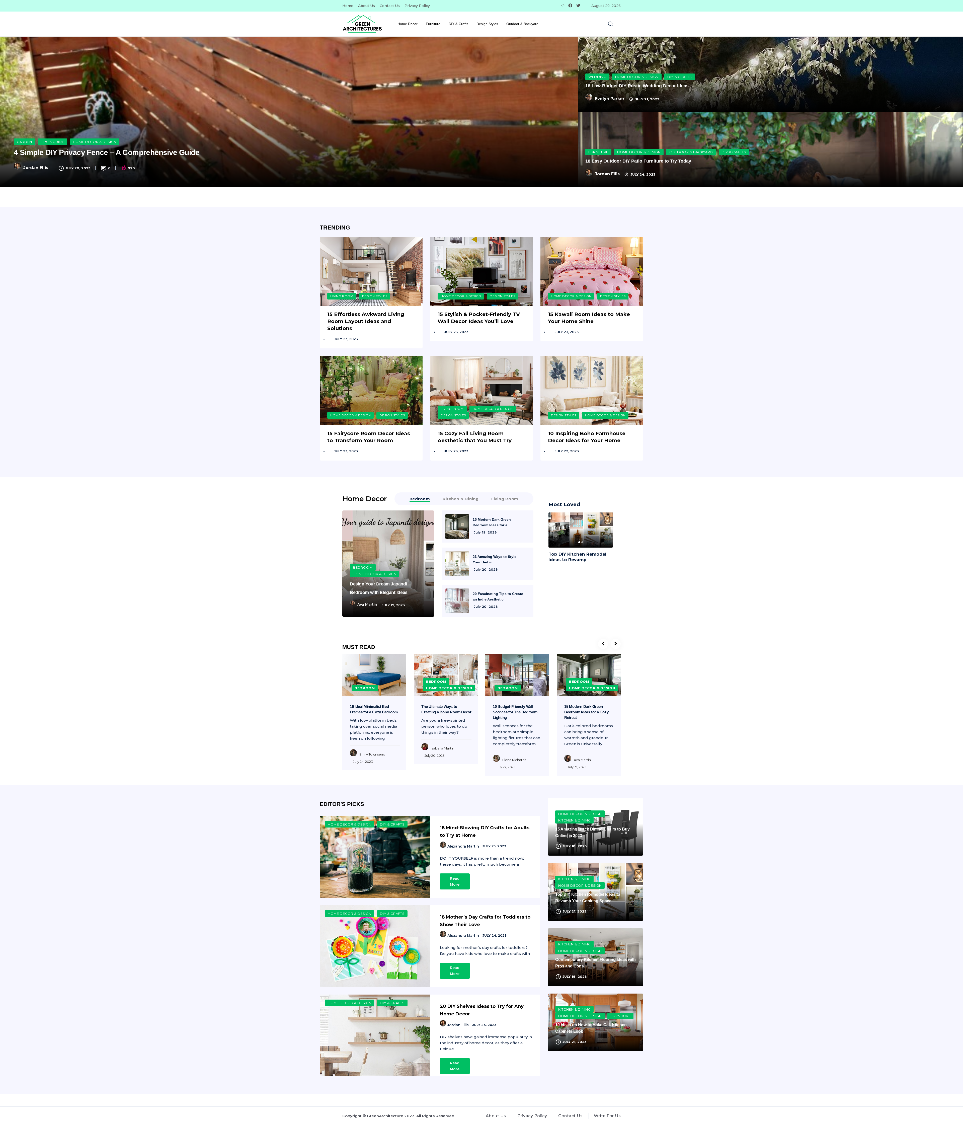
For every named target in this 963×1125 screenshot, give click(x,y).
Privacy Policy (417, 6)
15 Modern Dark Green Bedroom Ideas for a (492, 522)
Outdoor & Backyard (522, 24)
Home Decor (407, 24)
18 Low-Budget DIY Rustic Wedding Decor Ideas (637, 85)
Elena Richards (514, 760)
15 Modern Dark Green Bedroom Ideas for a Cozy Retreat (586, 712)
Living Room (341, 296)
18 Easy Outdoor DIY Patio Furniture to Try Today (638, 161)
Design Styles (487, 24)
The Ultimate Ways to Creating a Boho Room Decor (446, 709)
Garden (24, 142)
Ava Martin (367, 604)
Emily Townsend (372, 754)
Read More (455, 881)
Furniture (433, 24)
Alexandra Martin (463, 846)
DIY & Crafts (458, 24)
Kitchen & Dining (574, 820)
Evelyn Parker (609, 99)
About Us (366, 6)
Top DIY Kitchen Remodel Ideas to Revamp (577, 557)
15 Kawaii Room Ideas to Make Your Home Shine (589, 317)
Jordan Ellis (35, 168)
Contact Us (390, 6)
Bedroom (363, 567)
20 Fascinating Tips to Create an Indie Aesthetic (498, 596)
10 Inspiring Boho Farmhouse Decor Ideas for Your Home (586, 436)
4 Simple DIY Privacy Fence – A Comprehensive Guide (106, 152)
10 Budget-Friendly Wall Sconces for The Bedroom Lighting (515, 712)
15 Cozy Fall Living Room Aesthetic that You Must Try (475, 436)
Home (347, 6)
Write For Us (607, 1115)
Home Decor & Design (94, 142)
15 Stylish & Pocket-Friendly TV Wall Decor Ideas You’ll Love (479, 317)
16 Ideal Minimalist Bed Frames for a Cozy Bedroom (374, 709)
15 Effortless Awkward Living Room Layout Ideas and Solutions (365, 321)
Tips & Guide (52, 142)
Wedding (597, 77)
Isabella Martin (442, 748)
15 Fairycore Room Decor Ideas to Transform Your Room (368, 436)
